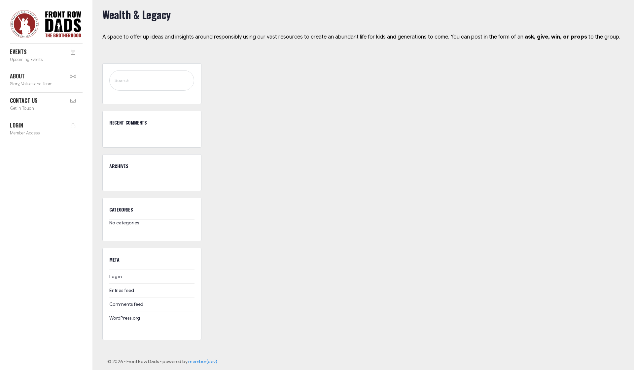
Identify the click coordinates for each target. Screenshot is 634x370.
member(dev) (202, 361)
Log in (115, 276)
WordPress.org (124, 318)
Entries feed (121, 290)
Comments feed (126, 304)
